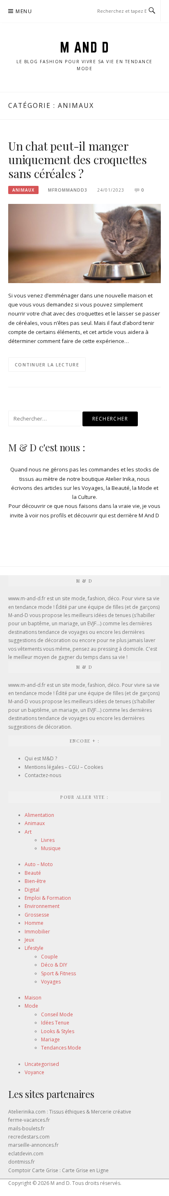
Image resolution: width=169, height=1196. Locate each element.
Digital (32, 889)
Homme (34, 922)
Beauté (33, 872)
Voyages (51, 981)
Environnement (42, 906)
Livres (48, 840)
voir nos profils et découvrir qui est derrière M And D (94, 515)
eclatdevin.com (25, 1153)
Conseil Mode (57, 1014)
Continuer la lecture (47, 364)
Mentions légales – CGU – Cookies (64, 767)
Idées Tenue (55, 1022)
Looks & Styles (57, 1031)
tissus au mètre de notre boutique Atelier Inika (77, 479)
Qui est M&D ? (41, 758)
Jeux (29, 939)
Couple (49, 956)
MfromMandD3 (67, 190)
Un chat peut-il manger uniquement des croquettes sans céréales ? (77, 159)
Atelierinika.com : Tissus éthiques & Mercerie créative (69, 1111)
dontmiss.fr (21, 1161)
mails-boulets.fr (26, 1128)
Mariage (50, 1039)
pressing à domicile (120, 648)
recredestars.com (29, 1136)
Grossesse (37, 914)
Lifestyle (34, 947)
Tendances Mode (61, 1047)
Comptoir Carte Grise (33, 1170)
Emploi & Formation (48, 897)
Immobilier (37, 931)
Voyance (34, 1072)
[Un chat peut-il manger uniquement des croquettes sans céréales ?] (84, 243)
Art (28, 831)
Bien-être (35, 881)
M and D (85, 47)
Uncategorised (42, 1064)
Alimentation (39, 815)
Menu (24, 11)
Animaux (23, 190)
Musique (51, 848)
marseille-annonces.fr (33, 1144)
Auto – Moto (39, 864)
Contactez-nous (43, 775)
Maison (33, 997)
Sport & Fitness (58, 973)
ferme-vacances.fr (29, 1119)
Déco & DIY (54, 964)
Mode (31, 1005)
